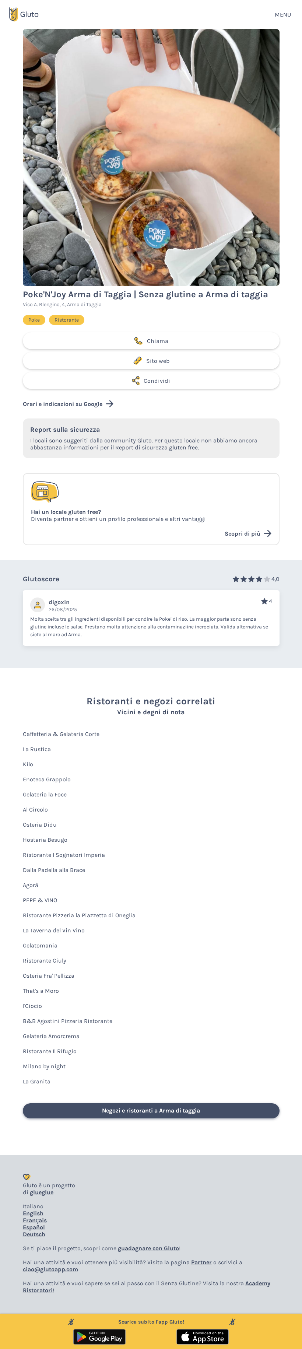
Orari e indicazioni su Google (62, 403)
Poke (34, 320)
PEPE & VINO (40, 900)
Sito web (157, 360)
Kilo (28, 764)
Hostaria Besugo (45, 839)
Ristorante (67, 320)
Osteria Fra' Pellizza (48, 975)
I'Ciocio (32, 1005)
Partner (201, 1262)
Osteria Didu (40, 824)
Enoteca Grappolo (47, 779)
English (33, 1213)
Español (34, 1227)
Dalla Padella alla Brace (54, 869)
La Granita (36, 1081)
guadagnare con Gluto (148, 1248)
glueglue (41, 1192)
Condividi (157, 380)
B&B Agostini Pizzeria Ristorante (67, 1020)
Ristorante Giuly (44, 960)
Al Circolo (35, 809)
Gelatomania (40, 945)
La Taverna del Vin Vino (54, 930)
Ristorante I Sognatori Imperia (64, 854)
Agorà (30, 885)
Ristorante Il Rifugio (50, 1051)
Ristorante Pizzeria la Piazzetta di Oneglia (79, 915)
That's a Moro (41, 990)
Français (35, 1220)
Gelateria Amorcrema (51, 1036)
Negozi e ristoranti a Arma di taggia (151, 1110)
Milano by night (44, 1066)
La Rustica (37, 749)
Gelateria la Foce (45, 794)
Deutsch (34, 1234)
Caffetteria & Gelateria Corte (61, 733)
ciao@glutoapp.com (50, 1269)
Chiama (157, 340)
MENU (283, 14)
